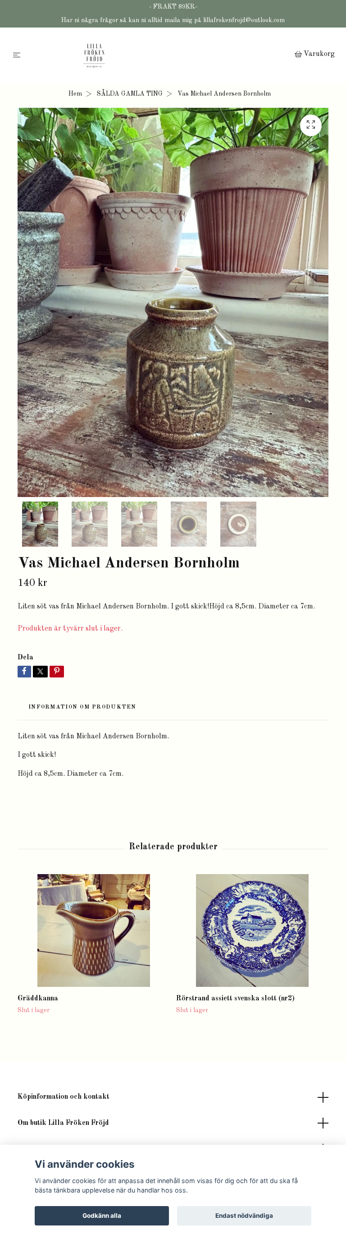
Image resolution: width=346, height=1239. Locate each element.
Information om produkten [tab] (82, 707)
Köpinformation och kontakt (63, 1097)
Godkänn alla (101, 1215)
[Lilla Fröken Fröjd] (159, 55)
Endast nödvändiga (244, 1215)
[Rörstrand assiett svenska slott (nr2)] (252, 930)
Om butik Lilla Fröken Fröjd (63, 1123)
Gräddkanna (38, 998)
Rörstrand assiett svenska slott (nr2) (235, 998)
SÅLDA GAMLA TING (130, 94)
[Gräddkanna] (93, 930)
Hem (75, 94)
